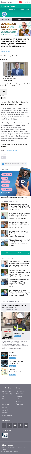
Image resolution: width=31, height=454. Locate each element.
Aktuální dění (6, 20)
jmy (16, 150)
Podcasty (5, 412)
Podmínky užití (21, 447)
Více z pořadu (7, 259)
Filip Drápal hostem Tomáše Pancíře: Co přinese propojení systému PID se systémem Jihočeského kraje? (19, 283)
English (3, 449)
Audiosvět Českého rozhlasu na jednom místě (14, 197)
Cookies (3, 447)
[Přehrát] (3, 92)
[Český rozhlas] (6, 2)
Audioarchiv (20, 9)
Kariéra (18, 399)
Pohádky (5, 182)
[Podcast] (1, 98)
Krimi (4, 178)
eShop (4, 399)
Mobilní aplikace (7, 415)
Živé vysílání (6, 189)
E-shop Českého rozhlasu (12, 301)
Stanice (4, 396)
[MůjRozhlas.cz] (3, 59)
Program (12, 9)
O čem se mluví (6, 51)
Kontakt (18, 401)
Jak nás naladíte (21, 391)
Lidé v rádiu (20, 396)
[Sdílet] (4, 98)
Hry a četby (6, 174)
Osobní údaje (12, 447)
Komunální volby (7, 394)
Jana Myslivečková (9, 78)
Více (25, 20)
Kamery (28, 9)
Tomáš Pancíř (10, 150)
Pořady (5, 185)
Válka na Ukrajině (7, 391)
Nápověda (19, 394)
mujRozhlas (5, 169)
